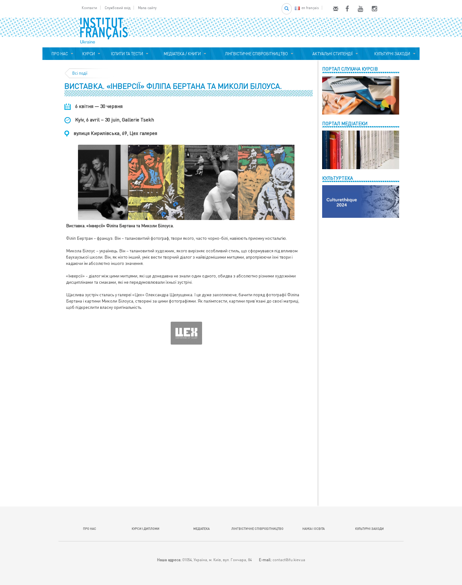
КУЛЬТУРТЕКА (337, 178)
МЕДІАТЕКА (201, 528)
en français (310, 8)
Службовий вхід (117, 8)
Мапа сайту (147, 8)
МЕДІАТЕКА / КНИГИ (181, 53)
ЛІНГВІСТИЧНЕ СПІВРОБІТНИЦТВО (255, 53)
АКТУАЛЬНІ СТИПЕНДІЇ (332, 53)
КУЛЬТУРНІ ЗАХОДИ (391, 53)
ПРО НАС (59, 53)
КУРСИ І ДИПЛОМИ (145, 528)
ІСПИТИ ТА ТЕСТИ (127, 53)
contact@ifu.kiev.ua (288, 559)
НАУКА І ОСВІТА (313, 528)
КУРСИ (88, 53)
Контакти (89, 8)
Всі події (79, 73)
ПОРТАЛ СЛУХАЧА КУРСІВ (350, 69)
